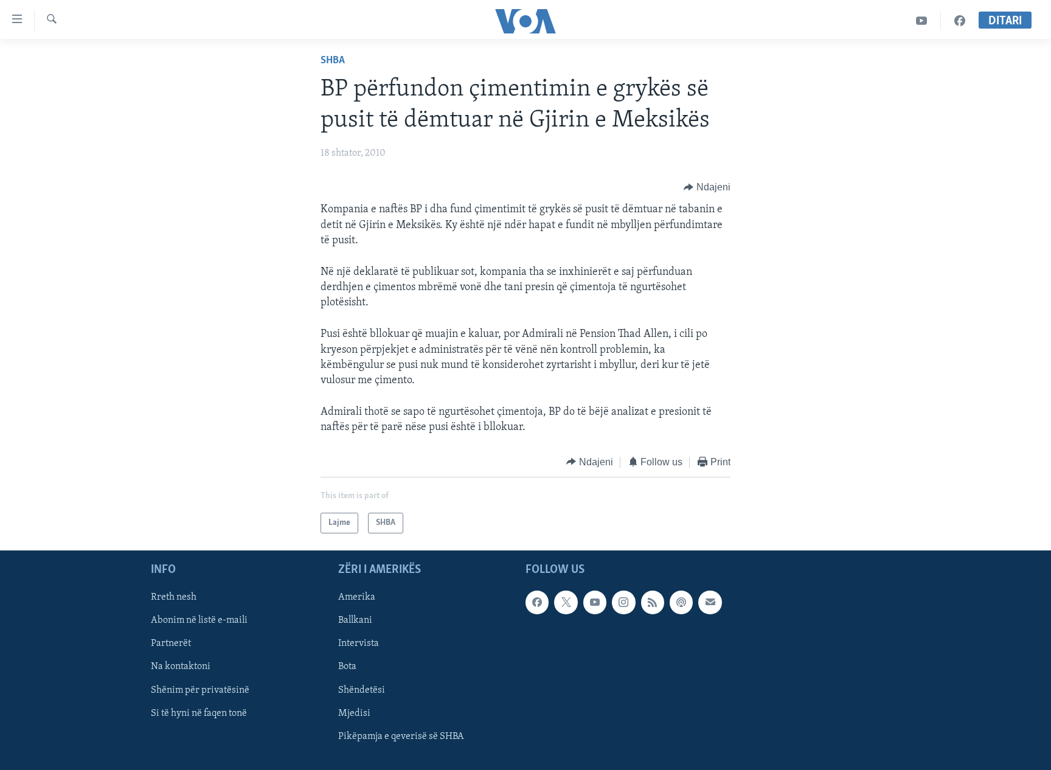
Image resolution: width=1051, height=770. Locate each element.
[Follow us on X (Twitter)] (565, 602)
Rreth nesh (173, 597)
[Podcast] (681, 602)
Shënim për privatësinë (200, 690)
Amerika (356, 597)
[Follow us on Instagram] (623, 602)
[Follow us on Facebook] (537, 602)
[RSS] (652, 602)
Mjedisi (354, 713)
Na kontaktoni (180, 667)
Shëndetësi (361, 690)
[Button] (707, 187)
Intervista (358, 644)
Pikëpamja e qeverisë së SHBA (401, 736)
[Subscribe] (709, 602)
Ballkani (355, 621)
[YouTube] (922, 21)
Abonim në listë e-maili (199, 621)
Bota (347, 667)
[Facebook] (960, 21)
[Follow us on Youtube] (594, 602)
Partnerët (171, 644)
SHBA (333, 60)
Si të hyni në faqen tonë (199, 713)
